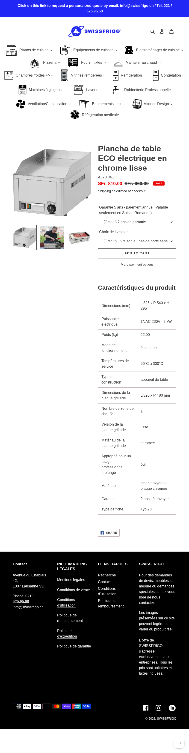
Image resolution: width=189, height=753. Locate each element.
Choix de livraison (114, 232)
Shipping (104, 191)
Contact (104, 582)
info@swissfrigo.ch (28, 607)
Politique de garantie (74, 646)
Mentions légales (71, 580)
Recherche (107, 575)
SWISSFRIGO (166, 718)
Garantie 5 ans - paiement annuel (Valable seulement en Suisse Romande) (133, 210)
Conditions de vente (73, 590)
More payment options (137, 264)
